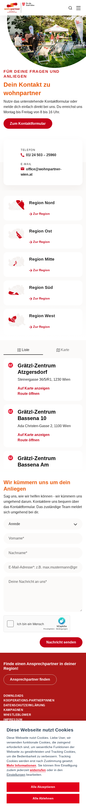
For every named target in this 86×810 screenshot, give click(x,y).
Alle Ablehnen (43, 798)
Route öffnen (28, 393)
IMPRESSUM (13, 719)
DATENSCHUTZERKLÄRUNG (24, 705)
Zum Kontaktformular (28, 123)
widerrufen (38, 770)
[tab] (23, 350)
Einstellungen (16, 774)
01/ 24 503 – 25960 (41, 155)
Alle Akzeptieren (43, 787)
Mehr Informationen (21, 765)
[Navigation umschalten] (78, 8)
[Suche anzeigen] (70, 8)
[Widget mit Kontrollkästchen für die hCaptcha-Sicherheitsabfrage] (37, 623)
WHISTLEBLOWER (17, 714)
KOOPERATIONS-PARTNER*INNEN (29, 700)
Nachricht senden (61, 642)
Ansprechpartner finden (30, 679)
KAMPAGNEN (13, 710)
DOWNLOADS (14, 695)
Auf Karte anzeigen (34, 388)
